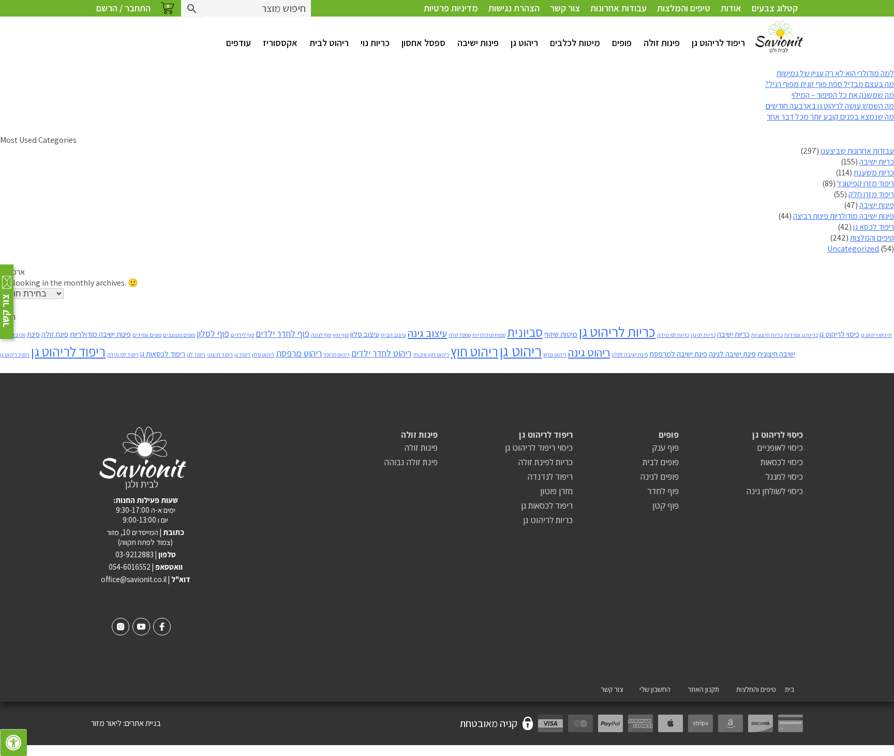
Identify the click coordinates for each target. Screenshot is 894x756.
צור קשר (565, 8)
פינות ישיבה (478, 43)
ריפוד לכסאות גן (162, 354)
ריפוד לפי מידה (123, 354)
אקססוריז (280, 43)
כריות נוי (375, 43)
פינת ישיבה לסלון (630, 354)
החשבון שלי (655, 689)
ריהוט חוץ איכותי (431, 354)
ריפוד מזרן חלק (871, 194)
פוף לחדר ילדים (282, 333)
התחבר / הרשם (123, 8)
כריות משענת (874, 172)
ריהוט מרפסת (299, 353)
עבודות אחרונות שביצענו (857, 150)
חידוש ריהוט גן (876, 334)
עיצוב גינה (427, 333)
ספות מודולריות (488, 334)
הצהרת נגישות (514, 8)
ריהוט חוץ (474, 352)
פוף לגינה (321, 334)
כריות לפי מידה (673, 334)
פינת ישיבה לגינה (732, 354)
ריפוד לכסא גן (873, 226)
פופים (622, 43)
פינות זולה (662, 43)
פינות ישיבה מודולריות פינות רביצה (843, 216)
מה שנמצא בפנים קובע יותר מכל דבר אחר (830, 116)
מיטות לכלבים (575, 43)
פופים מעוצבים (179, 334)
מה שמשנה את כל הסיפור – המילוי (843, 95)
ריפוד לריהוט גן (718, 43)
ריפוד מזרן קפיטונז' (865, 183)
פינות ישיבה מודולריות (100, 334)
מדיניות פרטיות (451, 8)
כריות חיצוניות (767, 334)
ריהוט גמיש (555, 354)
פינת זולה (54, 334)
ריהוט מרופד (336, 354)
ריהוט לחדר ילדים (381, 353)
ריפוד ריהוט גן (14, 354)
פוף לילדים (242, 334)
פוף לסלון (213, 333)
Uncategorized (853, 248)
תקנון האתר (703, 689)
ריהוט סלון (263, 354)
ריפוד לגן (196, 354)
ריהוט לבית (329, 43)
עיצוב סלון (364, 334)
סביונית (525, 331)
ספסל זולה (460, 334)
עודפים (238, 43)
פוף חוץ (341, 334)
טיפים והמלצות (683, 8)
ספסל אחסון (423, 43)
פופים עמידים (146, 334)
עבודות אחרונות (618, 8)
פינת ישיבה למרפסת (678, 354)
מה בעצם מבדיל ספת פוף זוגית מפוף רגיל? (829, 84)
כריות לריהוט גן (617, 331)
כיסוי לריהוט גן (839, 334)
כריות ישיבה (876, 161)
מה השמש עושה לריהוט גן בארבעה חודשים (830, 105)
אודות (731, 8)
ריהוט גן (524, 43)
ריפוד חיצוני (220, 354)
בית (789, 689)
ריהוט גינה (589, 352)
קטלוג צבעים (775, 8)
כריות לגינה (703, 334)
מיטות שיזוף (560, 334)
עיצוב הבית (393, 334)
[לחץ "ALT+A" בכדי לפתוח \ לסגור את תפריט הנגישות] (13, 742)
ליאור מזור (106, 723)
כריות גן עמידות (801, 334)
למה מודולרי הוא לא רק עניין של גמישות (835, 73)
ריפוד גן (242, 354)
